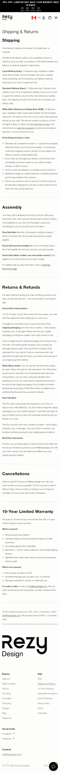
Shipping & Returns (47, 683)
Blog (4, 713)
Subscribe (42, 713)
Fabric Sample (8, 683)
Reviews (6, 708)
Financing (6, 703)
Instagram (6, 733)
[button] (56, 17)
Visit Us (5, 688)
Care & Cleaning (45, 698)
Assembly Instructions (48, 693)
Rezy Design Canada (19, 765)
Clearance (6, 718)
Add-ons (6, 679)
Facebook (6, 738)
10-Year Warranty (46, 688)
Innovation (7, 698)
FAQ (40, 679)
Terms (40, 708)
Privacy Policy (44, 703)
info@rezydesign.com (38, 586)
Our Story (6, 693)
